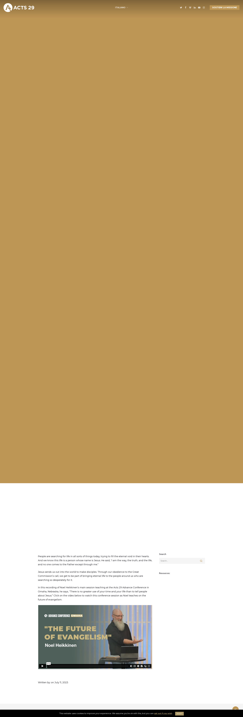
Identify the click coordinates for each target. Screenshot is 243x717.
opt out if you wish (163, 713)
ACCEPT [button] (179, 713)
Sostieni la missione (224, 7)
